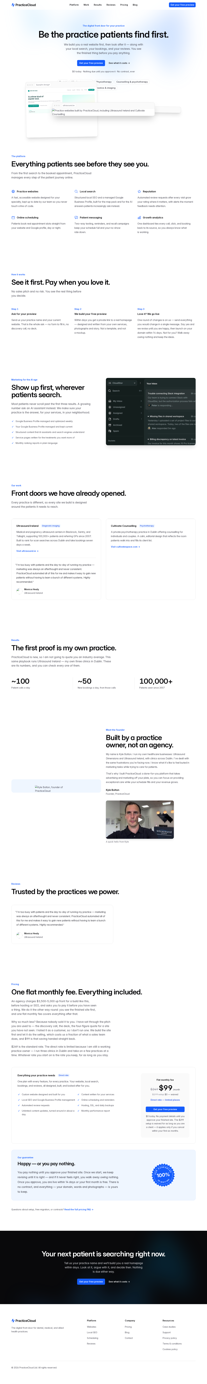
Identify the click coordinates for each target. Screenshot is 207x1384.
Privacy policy (170, 1338)
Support (167, 1332)
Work (86, 4)
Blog (135, 4)
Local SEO (92, 1332)
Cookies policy (170, 1349)
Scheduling (92, 1338)
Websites (91, 1326)
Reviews (111, 4)
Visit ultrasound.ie (27, 551)
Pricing (124, 4)
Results (98, 4)
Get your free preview (182, 4)
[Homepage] (23, 5)
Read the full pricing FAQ (78, 1209)
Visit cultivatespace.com (125, 546)
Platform (74, 4)
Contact (129, 1338)
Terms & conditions (172, 1343)
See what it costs (119, 63)
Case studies (169, 1326)
